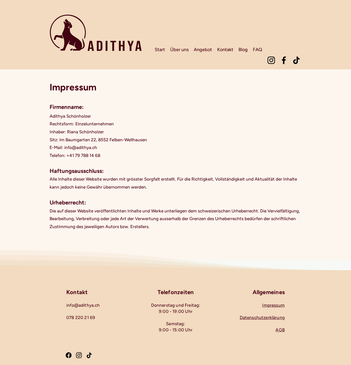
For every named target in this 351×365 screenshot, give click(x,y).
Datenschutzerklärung (262, 317)
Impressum (273, 305)
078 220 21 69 (80, 317)
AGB (280, 329)
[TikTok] (296, 60)
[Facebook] (284, 60)
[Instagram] (271, 60)
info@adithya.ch (83, 305)
